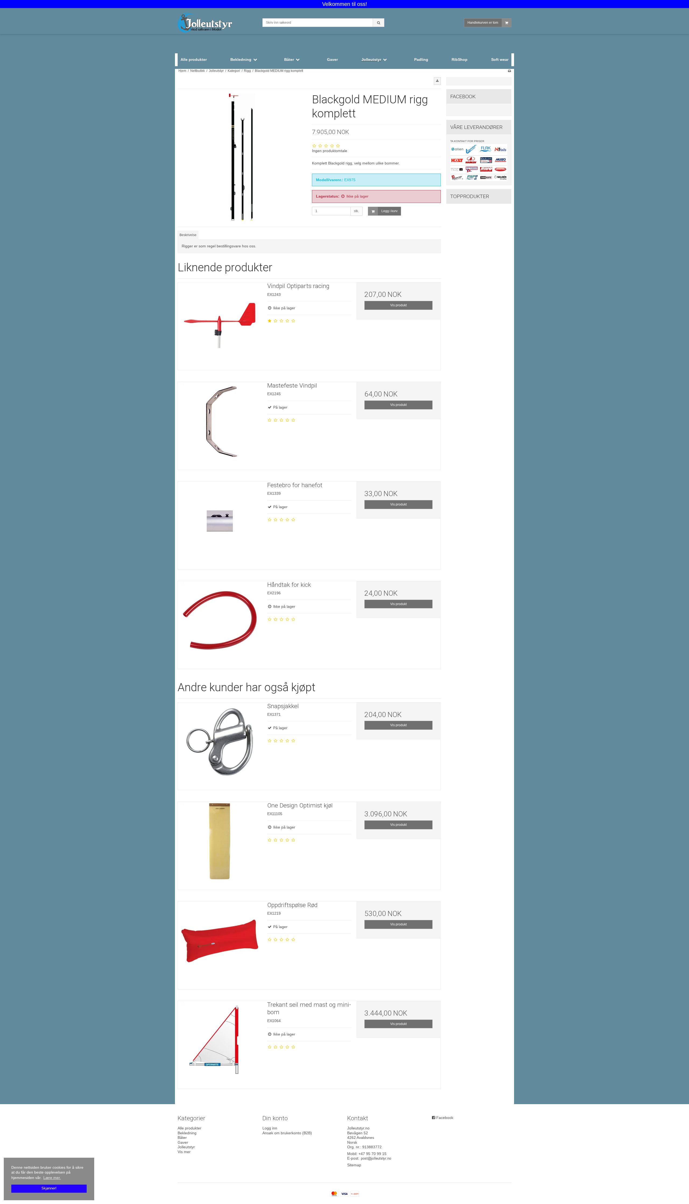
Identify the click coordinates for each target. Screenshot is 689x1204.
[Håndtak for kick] (220, 623)
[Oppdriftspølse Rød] (220, 943)
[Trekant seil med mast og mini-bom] (220, 1043)
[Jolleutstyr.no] (217, 23)
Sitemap (354, 1165)
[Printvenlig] (509, 71)
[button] (437, 81)
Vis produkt (398, 305)
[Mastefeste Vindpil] (220, 424)
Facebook (444, 1117)
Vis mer (184, 1152)
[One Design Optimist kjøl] (220, 844)
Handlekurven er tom (482, 22)
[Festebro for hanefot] (220, 524)
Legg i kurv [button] (389, 211)
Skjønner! (49, 1188)
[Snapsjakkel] (220, 745)
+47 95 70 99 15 (372, 1154)
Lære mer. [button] (52, 1177)
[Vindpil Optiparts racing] (220, 324)
